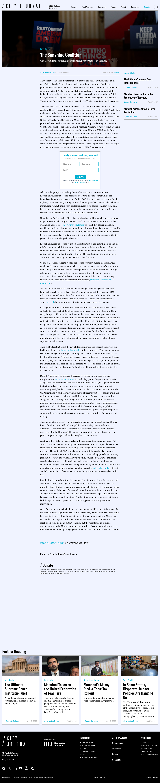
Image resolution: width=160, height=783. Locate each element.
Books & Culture (12, 721)
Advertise (145, 742)
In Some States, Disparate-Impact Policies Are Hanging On (138, 691)
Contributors (117, 742)
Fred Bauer (45, 49)
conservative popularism (72, 224)
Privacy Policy (93, 180)
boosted (50, 301)
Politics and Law (62, 72)
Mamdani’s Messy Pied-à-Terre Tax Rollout (139, 110)
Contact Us (116, 759)
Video (82, 754)
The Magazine (87, 7)
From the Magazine (87, 745)
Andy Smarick (10, 680)
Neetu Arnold (128, 680)
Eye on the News (52, 721)
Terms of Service (80, 182)
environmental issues (64, 379)
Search (74, 7)
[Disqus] (80, 610)
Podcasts (102, 7)
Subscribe (135, 7)
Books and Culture (87, 751)
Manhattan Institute (149, 745)
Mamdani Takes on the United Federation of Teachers (138, 95)
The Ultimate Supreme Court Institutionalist (138, 81)
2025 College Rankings (54, 7)
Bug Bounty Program (149, 754)
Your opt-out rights (152, 777)
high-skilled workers (101, 467)
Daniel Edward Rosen (91, 680)
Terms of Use (146, 751)
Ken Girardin (48, 680)
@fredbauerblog (57, 543)
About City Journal (119, 737)
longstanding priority (70, 349)
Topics (113, 7)
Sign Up (80, 177)
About (123, 7)
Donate (147, 7)
